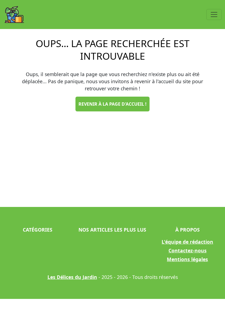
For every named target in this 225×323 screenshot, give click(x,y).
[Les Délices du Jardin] (14, 14)
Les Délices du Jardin (72, 277)
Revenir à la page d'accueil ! (112, 104)
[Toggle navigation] (214, 14)
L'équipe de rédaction (187, 241)
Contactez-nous (187, 250)
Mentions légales (187, 259)
